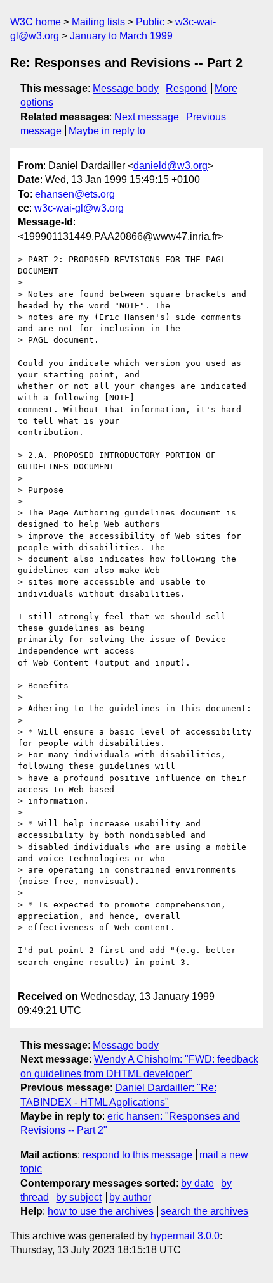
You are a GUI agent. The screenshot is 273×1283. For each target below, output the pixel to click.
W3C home (35, 21)
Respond (186, 88)
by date (197, 1183)
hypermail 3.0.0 (185, 1235)
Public (150, 21)
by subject (79, 1197)
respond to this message (137, 1154)
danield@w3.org (170, 165)
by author (130, 1197)
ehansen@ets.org (75, 194)
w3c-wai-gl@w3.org (79, 208)
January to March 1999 (121, 35)
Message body (126, 88)
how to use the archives (101, 1211)
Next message (146, 116)
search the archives (204, 1211)
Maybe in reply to (107, 130)
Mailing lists (98, 21)
